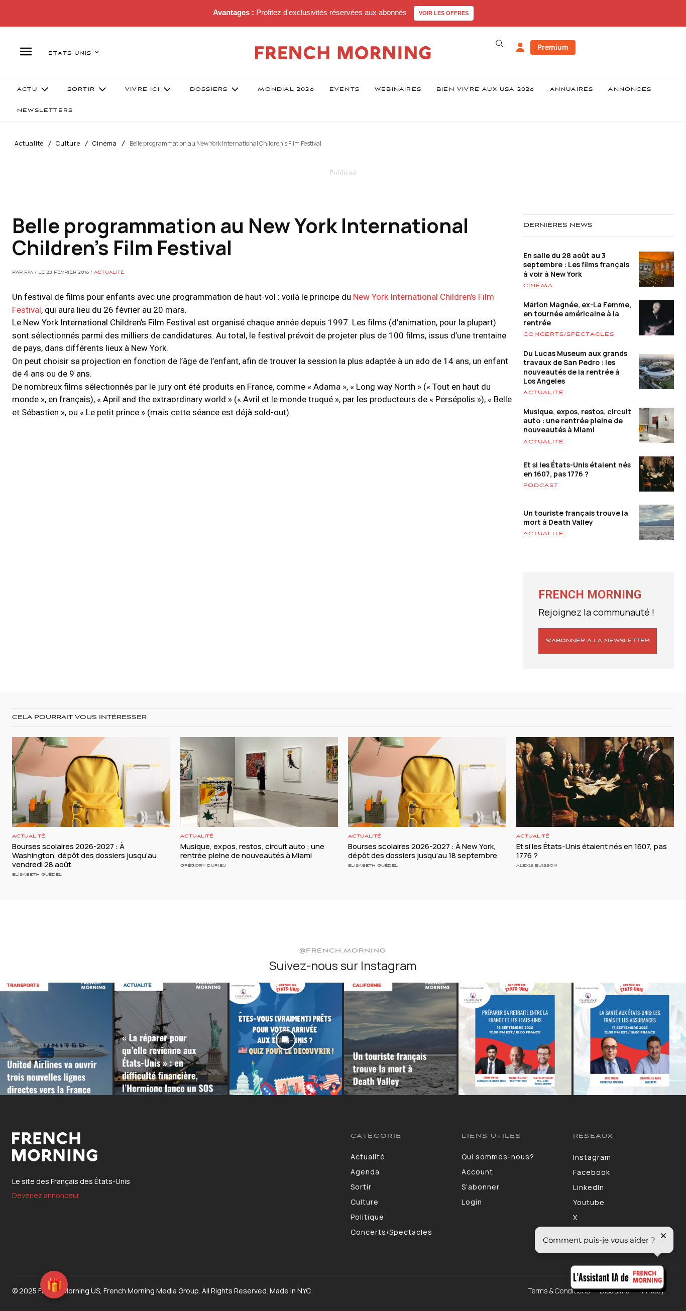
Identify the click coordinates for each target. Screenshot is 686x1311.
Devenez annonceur (45, 1195)
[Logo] (173, 1146)
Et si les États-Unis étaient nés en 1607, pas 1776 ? (577, 469)
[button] (500, 44)
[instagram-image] (56, 1039)
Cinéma (104, 144)
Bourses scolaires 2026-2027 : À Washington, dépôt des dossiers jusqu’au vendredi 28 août (84, 855)
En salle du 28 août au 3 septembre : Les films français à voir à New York (576, 264)
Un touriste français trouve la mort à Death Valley (575, 517)
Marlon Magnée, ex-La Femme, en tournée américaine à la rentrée (577, 313)
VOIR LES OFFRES (444, 13)
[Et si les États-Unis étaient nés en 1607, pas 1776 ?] (595, 782)
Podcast (540, 486)
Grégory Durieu (203, 865)
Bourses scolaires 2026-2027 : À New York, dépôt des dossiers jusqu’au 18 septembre (422, 851)
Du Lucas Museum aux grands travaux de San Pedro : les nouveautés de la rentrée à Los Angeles (575, 367)
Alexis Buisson (536, 865)
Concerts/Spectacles (568, 334)
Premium (552, 47)
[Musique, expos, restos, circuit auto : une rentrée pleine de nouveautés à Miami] (259, 782)
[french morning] (342, 53)
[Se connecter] (520, 47)
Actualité (29, 144)
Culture (68, 144)
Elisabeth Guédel (37, 874)
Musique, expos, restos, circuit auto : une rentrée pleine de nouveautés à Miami (577, 420)
